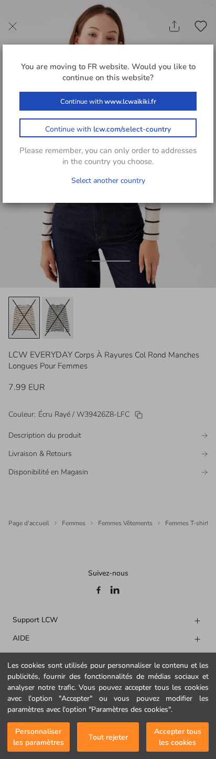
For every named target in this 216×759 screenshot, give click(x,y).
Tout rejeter (108, 737)
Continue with (108, 101)
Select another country (108, 181)
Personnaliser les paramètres (38, 737)
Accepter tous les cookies (177, 737)
